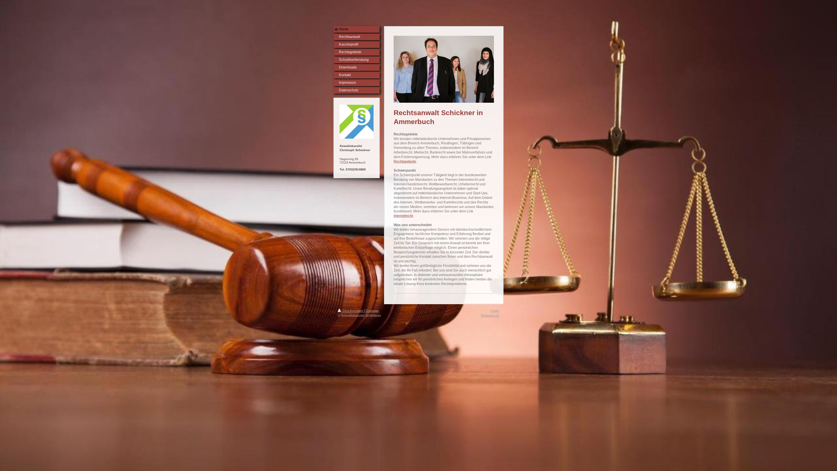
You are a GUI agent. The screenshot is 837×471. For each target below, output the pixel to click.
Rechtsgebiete (405, 161)
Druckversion (353, 311)
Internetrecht (403, 216)
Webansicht (490, 315)
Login (494, 311)
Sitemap (372, 311)
